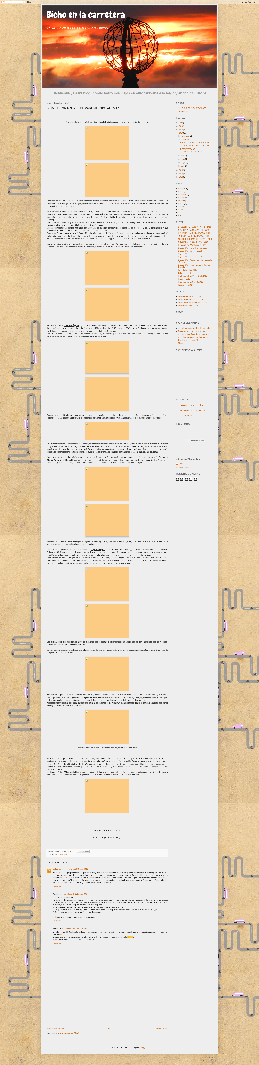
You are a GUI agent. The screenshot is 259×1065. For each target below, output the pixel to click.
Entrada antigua (161, 1029)
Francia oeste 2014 (185, 285)
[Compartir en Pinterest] (88, 851)
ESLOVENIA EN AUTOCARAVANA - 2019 (194, 227)
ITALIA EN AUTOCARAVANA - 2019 (192, 245)
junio (183, 159)
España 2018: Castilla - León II (190, 251)
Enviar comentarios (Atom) (68, 1033)
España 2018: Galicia (186, 254)
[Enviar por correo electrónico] (78, 851)
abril (183, 166)
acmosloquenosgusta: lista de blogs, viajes (195, 328)
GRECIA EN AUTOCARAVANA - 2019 (193, 242)
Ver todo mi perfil (182, 467)
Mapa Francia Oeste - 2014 (189, 306)
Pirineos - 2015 (184, 279)
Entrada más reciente (55, 1029)
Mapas (180, 343)
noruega (181, 209)
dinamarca (182, 195)
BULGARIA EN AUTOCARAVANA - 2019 (194, 233)
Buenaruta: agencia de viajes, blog (191, 331)
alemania (63, 855)
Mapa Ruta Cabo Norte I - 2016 (190, 296)
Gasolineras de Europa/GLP (189, 340)
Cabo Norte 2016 (184, 273)
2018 (181, 130)
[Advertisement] (107, 1005)
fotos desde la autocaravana (187, 317)
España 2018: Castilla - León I (190, 257)
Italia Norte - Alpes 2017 (187, 270)
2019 (181, 126)
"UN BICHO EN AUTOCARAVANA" (192, 108)
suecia (180, 215)
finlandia (181, 201)
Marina (181, 464)
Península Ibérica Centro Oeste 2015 (192, 276)
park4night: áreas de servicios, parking (193, 337)
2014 (181, 177)
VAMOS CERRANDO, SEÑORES (193, 405)
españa (181, 198)
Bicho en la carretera (86, 15)
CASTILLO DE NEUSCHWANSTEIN (194, 142)
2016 (181, 170)
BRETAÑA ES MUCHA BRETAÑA (193, 411)
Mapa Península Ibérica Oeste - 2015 (192, 303)
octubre (184, 139)
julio (183, 156)
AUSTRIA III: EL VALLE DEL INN (194, 146)
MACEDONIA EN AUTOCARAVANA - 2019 (195, 239)
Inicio (109, 1029)
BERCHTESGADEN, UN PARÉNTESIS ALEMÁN (191, 150)
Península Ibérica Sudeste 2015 (190, 282)
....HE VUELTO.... (187, 416)
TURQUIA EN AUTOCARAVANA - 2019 (193, 236)
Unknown (57, 869)
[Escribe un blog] (80, 851)
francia (180, 204)
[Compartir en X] (83, 851)
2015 (181, 174)
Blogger (143, 1048)
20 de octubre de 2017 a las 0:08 (74, 894)
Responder (57, 886)
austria (180, 192)
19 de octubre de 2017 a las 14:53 (75, 869)
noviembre (185, 136)
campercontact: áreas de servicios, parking (195, 334)
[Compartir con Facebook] (85, 851)
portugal (181, 212)
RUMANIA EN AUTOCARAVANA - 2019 (193, 230)
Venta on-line (183, 111)
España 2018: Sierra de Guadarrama (192, 248)
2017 (57, 855)
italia (180, 206)
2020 (181, 123)
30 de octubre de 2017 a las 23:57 (75, 929)
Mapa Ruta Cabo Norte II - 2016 (190, 300)
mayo (183, 163)
